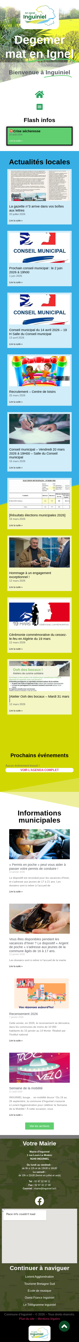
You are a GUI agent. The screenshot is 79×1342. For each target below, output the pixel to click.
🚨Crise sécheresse (24, 131)
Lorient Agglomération (39, 1276)
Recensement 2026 (23, 1014)
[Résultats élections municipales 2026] (37, 515)
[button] (40, 107)
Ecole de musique (39, 1290)
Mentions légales (49, 1318)
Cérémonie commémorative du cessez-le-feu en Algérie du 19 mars (38, 637)
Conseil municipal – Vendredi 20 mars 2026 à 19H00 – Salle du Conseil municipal (37, 453)
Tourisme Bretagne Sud (39, 1283)
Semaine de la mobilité (26, 1088)
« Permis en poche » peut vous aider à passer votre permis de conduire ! (37, 866)
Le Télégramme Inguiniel (39, 1304)
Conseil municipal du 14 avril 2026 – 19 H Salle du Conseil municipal (38, 332)
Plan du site (27, 1318)
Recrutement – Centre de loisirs (32, 392)
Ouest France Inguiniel (39, 1297)
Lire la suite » (16, 141)
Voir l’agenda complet (39, 770)
